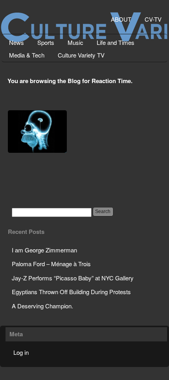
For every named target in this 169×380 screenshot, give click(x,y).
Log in (21, 352)
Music (75, 42)
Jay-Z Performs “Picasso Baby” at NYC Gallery (73, 278)
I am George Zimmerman (44, 250)
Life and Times (115, 42)
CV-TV (153, 19)
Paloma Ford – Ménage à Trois (51, 264)
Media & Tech (26, 55)
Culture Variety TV (81, 55)
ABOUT (121, 19)
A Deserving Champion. (42, 306)
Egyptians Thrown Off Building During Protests (71, 291)
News (16, 42)
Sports (45, 42)
